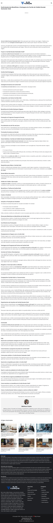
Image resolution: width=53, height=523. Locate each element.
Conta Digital (44, 494)
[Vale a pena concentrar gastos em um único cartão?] (44, 443)
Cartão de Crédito (45, 492)
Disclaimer (29, 500)
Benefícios (43, 490)
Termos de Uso (30, 492)
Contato (29, 496)
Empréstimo (43, 496)
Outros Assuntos (44, 502)
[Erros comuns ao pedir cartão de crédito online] (44, 428)
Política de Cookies (31, 494)
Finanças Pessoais (45, 498)
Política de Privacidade (32, 490)
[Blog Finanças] (26, 3)
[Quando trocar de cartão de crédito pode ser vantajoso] (26, 428)
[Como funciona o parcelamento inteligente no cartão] (9, 443)
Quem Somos (30, 498)
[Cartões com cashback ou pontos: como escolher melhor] (26, 443)
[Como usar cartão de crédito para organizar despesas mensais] (9, 428)
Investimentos (44, 500)
